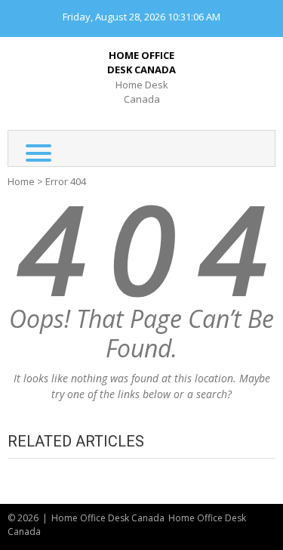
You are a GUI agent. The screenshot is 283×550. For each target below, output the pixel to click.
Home (21, 181)
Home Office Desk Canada (141, 62)
